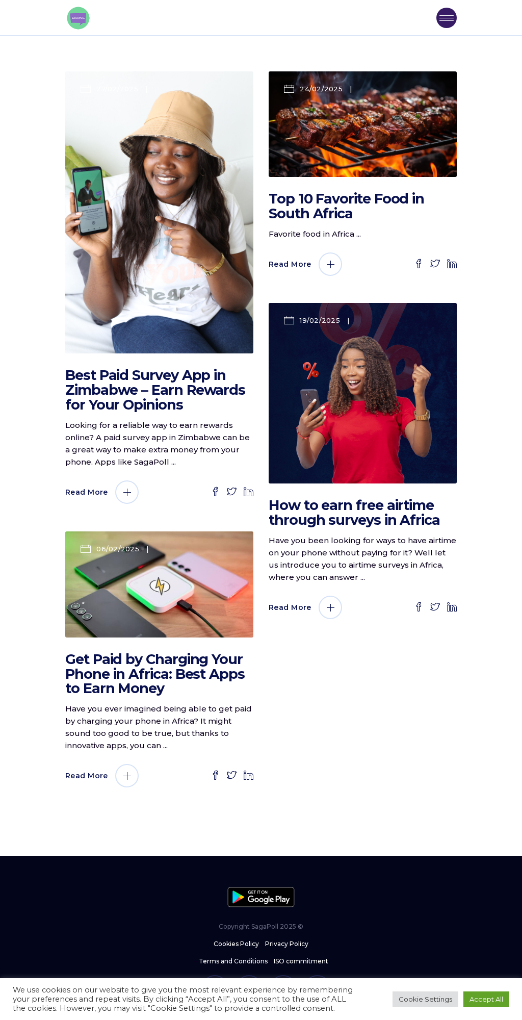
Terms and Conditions (233, 961)
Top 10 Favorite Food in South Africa (346, 206)
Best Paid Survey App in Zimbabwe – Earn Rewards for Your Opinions (155, 390)
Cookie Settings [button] (425, 999)
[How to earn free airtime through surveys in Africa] (363, 393)
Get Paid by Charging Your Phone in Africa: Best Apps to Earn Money (155, 674)
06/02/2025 (117, 549)
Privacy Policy (286, 944)
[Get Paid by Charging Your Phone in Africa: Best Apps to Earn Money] (159, 584)
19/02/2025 (320, 320)
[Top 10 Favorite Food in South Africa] (363, 124)
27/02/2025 (117, 89)
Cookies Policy (236, 944)
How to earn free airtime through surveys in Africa (356, 512)
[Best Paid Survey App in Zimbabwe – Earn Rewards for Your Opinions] (159, 212)
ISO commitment (301, 961)
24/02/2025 (321, 89)
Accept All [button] (486, 999)
